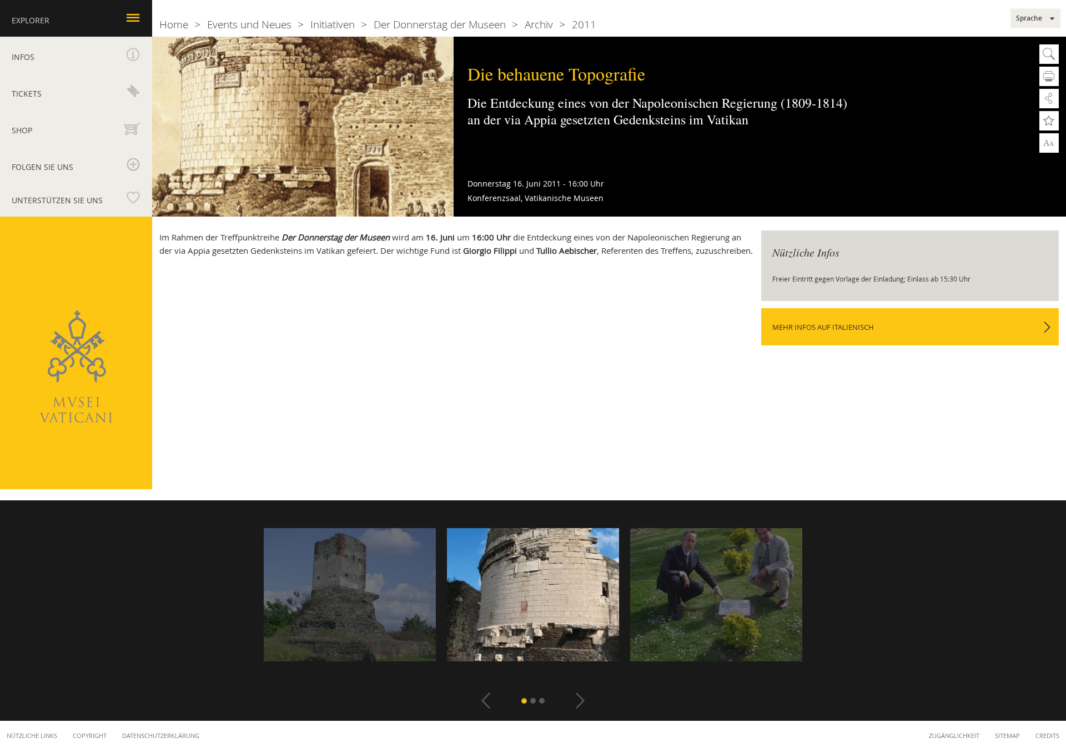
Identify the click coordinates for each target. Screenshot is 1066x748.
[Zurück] (486, 701)
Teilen (1049, 98)
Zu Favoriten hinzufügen (1049, 120)
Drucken (1049, 76)
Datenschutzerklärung (160, 735)
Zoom (1049, 142)
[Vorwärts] (580, 701)
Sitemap (1007, 735)
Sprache (1029, 18)
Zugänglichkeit (954, 735)
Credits (1047, 735)
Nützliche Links (32, 735)
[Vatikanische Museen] (75, 366)
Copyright (90, 735)
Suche (1049, 54)
